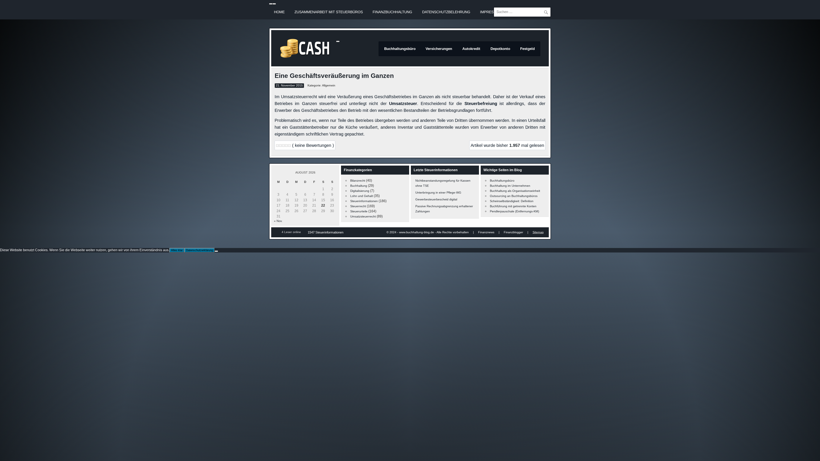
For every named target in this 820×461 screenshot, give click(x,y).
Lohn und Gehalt (361, 196)
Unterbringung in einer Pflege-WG (438, 192)
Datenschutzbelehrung (446, 12)
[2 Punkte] (280, 145)
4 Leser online (291, 232)
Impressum (491, 12)
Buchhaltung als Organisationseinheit (515, 191)
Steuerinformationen (364, 201)
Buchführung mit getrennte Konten (513, 206)
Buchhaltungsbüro (400, 49)
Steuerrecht (358, 206)
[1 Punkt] (277, 145)
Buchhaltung (358, 185)
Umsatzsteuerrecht (363, 216)
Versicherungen (439, 49)
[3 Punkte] (283, 145)
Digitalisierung (359, 191)
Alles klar (177, 250)
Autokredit (471, 49)
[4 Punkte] (286, 145)
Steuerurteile (359, 211)
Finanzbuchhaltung (392, 12)
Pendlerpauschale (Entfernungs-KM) (514, 211)
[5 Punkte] (289, 145)
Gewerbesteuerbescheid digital (436, 199)
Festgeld (527, 49)
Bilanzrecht (357, 180)
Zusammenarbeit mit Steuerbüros (328, 12)
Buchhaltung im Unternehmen (510, 185)
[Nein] (216, 251)
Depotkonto (500, 49)
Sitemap (538, 232)
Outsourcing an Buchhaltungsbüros (513, 196)
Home (279, 12)
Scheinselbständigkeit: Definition (511, 201)
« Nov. (278, 221)
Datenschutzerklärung (199, 250)
